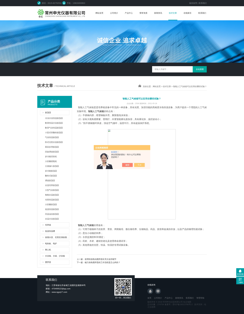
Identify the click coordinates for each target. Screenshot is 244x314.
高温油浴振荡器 (52, 214)
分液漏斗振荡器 (52, 166)
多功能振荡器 (51, 171)
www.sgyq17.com (59, 292)
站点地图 (187, 302)
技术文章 (173, 13)
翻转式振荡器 (51, 176)
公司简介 (114, 13)
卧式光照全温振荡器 (54, 142)
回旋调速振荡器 (52, 152)
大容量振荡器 (51, 204)
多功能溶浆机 (51, 156)
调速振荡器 (50, 180)
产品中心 (129, 13)
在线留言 (187, 13)
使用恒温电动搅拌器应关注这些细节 (100, 259)
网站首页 (99, 13)
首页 (149, 298)
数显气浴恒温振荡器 (54, 128)
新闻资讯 (158, 13)
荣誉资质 (143, 13)
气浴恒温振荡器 (52, 137)
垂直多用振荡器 (52, 147)
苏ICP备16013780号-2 (183, 304)
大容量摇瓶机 (51, 161)
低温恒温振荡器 (52, 209)
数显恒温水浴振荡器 (54, 123)
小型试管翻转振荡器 (54, 132)
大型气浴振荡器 (52, 190)
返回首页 (193, 3)
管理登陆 (200, 298)
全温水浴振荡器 (52, 219)
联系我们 (203, 3)
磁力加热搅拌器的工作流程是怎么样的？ (102, 262)
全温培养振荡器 (52, 185)
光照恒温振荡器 (52, 200)
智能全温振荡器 (52, 195)
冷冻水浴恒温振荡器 (54, 118)
